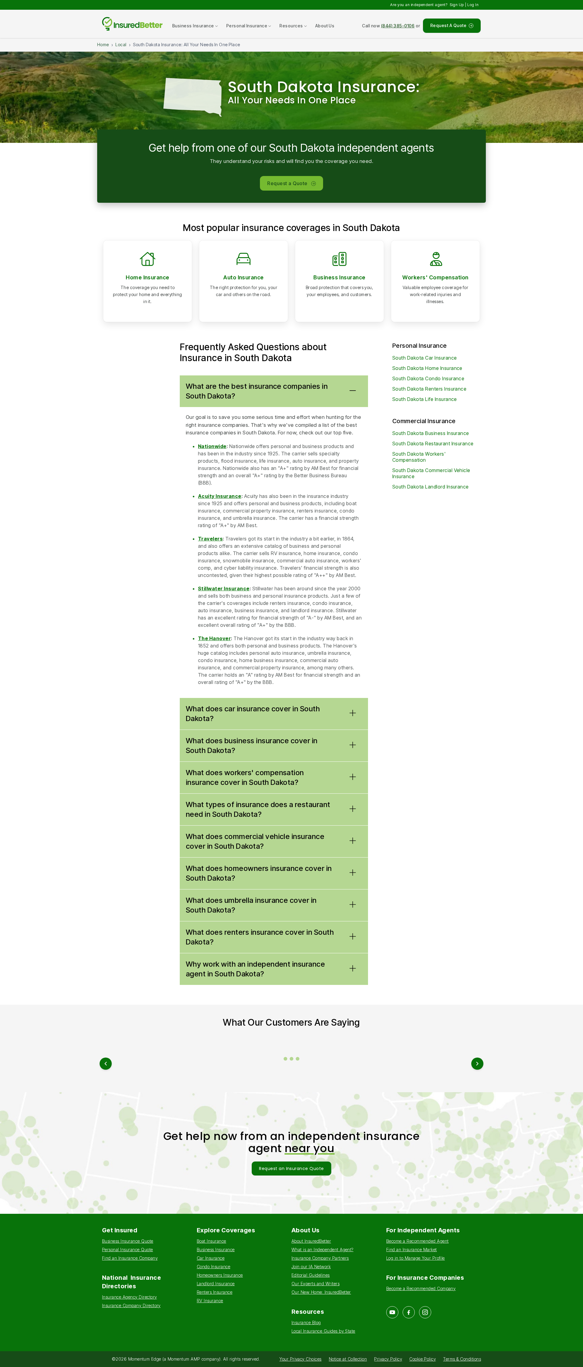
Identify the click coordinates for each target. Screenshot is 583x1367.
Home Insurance (147, 277)
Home (103, 44)
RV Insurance (210, 1300)
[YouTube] (392, 1312)
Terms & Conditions (462, 1359)
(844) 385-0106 (398, 25)
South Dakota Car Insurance (424, 358)
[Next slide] (477, 1064)
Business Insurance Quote (127, 1241)
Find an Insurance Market (411, 1249)
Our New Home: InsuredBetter (321, 1292)
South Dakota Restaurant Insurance (433, 443)
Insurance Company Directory (131, 1305)
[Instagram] (425, 1312)
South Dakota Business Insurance (430, 433)
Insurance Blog (306, 1322)
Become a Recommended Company (420, 1288)
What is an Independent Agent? (322, 1249)
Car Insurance (210, 1258)
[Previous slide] (106, 1064)
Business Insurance (339, 277)
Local (120, 44)
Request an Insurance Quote (291, 1168)
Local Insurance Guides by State (323, 1331)
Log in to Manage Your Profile (415, 1258)
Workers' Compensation (435, 277)
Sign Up (457, 4)
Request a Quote (287, 183)
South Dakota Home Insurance (427, 368)
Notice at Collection (348, 1359)
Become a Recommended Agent (417, 1241)
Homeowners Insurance (220, 1275)
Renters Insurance (214, 1292)
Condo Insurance (213, 1266)
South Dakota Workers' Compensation (418, 457)
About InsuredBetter (311, 1241)
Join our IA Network (311, 1266)
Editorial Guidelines (311, 1275)
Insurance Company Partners (320, 1258)
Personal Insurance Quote (127, 1249)
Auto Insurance (243, 277)
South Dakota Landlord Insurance (430, 487)
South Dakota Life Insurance (424, 399)
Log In (473, 4)
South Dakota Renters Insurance (429, 389)
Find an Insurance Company (130, 1258)
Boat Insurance (211, 1241)
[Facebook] (409, 1312)
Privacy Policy (388, 1359)
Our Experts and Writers (315, 1283)
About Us (325, 25)
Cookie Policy (422, 1359)
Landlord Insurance (216, 1283)
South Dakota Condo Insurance (428, 378)
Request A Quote (448, 25)
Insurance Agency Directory (129, 1297)
